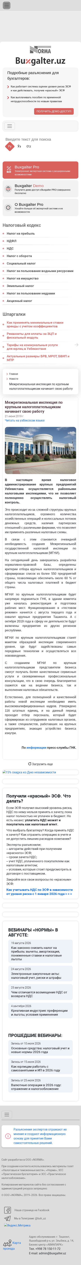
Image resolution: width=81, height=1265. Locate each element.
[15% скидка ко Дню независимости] (40, 772)
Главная (13, 374)
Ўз (19, 146)
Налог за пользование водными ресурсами (40, 271)
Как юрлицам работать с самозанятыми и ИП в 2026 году (35, 1066)
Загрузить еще (42, 764)
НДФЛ (11, 241)
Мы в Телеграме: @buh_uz (30, 1218)
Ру (9, 146)
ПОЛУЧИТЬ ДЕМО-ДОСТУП (54, 111)
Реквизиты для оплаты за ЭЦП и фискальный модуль (32, 335)
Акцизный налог (19, 301)
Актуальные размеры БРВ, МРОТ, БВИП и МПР (38, 358)
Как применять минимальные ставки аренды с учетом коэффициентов (35, 324)
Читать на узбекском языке (24, 420)
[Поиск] (58, 139)
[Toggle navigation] (6, 5)
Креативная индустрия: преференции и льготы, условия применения (39, 1010)
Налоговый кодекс (22, 225)
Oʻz (29, 146)
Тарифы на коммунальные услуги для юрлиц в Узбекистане (32, 347)
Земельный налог (20, 286)
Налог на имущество (23, 278)
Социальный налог (21, 263)
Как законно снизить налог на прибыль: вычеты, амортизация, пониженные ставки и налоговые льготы (36, 951)
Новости (13, 379)
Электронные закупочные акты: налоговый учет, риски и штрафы (36, 973)
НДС (10, 248)
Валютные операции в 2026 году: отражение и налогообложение (36, 1085)
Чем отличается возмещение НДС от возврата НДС (39, 992)
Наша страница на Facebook (32, 1210)
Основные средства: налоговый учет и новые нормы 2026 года (40, 1048)
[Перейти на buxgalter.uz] (40, 61)
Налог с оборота (19, 256)
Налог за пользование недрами (31, 293)
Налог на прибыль (21, 233)
